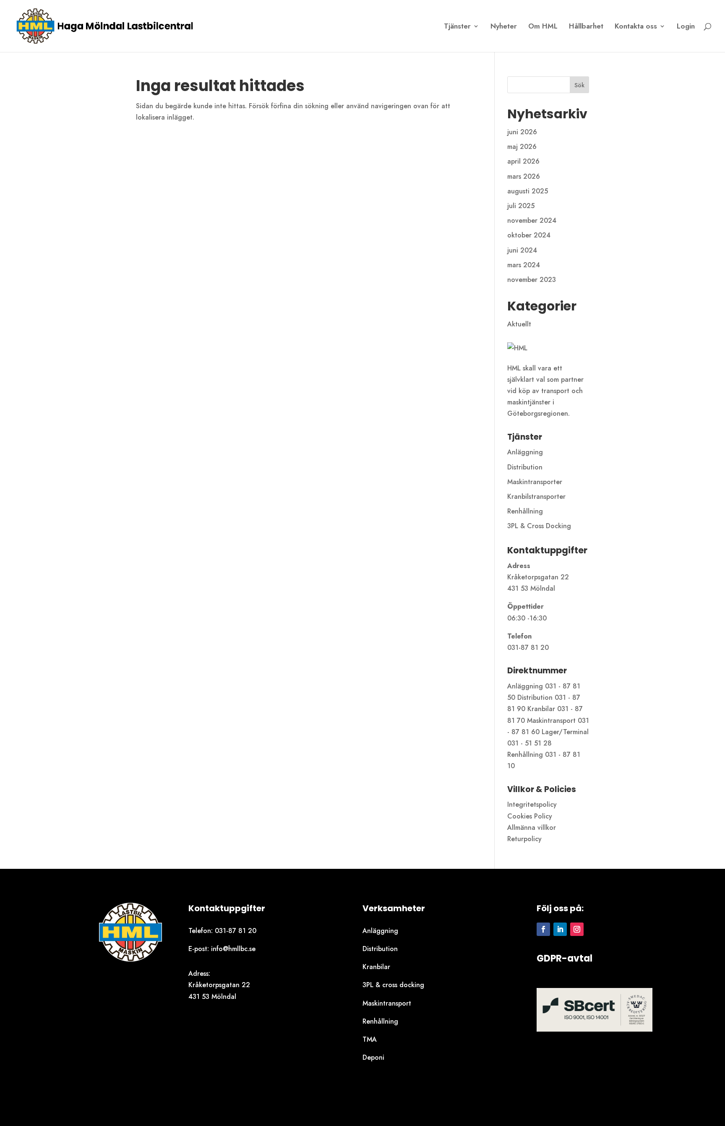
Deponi (373, 1057)
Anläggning (525, 452)
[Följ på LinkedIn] (560, 929)
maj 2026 (522, 146)
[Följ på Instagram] (577, 929)
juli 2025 (521, 206)
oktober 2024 (528, 235)
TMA (369, 1039)
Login (686, 27)
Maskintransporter (534, 482)
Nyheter (503, 27)
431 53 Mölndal (212, 996)
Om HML (543, 27)
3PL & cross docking (393, 985)
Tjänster (457, 27)
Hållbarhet (586, 27)
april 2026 (523, 161)
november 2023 (531, 279)
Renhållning (525, 511)
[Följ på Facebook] (543, 929)
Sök (579, 85)
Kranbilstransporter (536, 496)
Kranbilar (376, 967)
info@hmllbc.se (233, 949)
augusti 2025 (527, 191)
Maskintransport (386, 1003)
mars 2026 (523, 176)
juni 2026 (522, 132)
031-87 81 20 (235, 931)
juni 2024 (522, 250)
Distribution (524, 467)
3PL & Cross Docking (539, 526)
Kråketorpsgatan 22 (219, 985)
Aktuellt (519, 324)
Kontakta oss (636, 27)
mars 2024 (523, 265)
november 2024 (531, 220)
